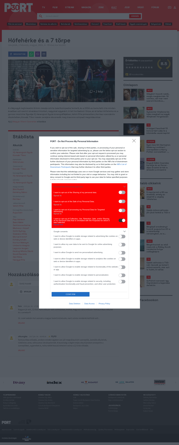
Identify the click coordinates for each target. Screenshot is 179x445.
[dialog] (89, 222)
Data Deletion (74, 304)
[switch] (122, 192)
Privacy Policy (104, 304)
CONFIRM (70, 294)
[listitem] (89, 186)
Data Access (89, 304)
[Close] (134, 141)
